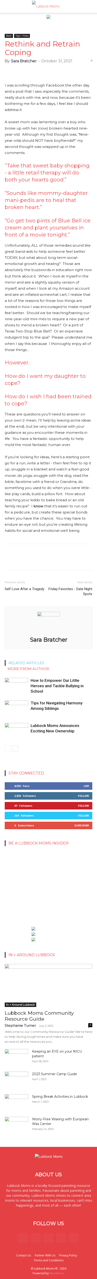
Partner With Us (45, 1255)
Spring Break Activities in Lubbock (60, 1096)
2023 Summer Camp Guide (54, 1074)
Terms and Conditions (48, 1260)
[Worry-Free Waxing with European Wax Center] (16, 1125)
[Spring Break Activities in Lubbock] (16, 1100)
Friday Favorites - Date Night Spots (70, 591)
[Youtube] (74, 1238)
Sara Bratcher (24, 61)
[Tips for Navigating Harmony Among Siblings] (16, 708)
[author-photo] (48, 615)
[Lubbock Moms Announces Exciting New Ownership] (16, 731)
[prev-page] (8, 748)
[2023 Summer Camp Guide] (16, 1080)
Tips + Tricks (22, 35)
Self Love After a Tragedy (24, 589)
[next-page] (15, 748)
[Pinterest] (48, 1238)
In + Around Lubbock (20, 1004)
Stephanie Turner (20, 1025)
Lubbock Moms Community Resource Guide (39, 1016)
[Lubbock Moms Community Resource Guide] (48, 985)
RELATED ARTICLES (26, 663)
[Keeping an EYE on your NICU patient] (16, 1057)
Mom (9, 35)
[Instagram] (35, 1238)
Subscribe (81, 825)
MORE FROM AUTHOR (28, 669)
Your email (15, 864)
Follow (83, 795)
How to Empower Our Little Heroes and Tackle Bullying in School (57, 686)
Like (86, 786)
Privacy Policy (68, 1255)
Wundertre (56, 1273)
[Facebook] (23, 1238)
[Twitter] (61, 1238)
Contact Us (23, 1255)
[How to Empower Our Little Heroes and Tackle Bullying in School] (16, 686)
